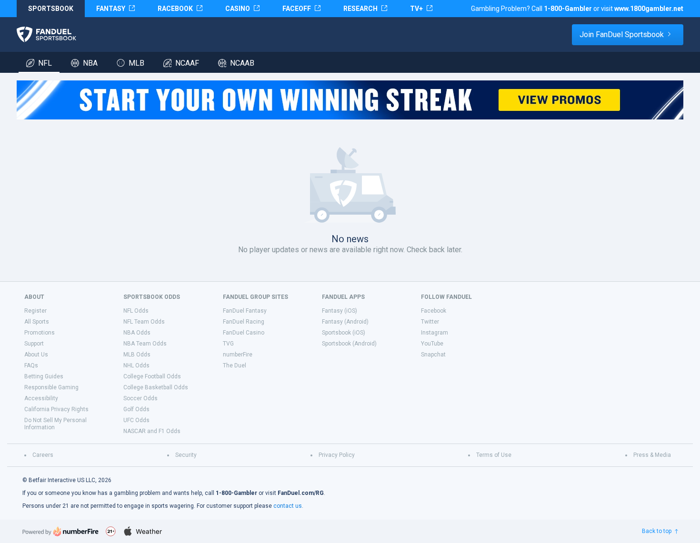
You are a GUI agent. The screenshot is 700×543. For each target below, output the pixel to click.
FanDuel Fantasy (245, 310)
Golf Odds (136, 409)
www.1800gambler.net (648, 8)
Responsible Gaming (51, 387)
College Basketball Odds (155, 387)
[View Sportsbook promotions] (350, 99)
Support (34, 343)
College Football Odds (152, 376)
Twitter (430, 321)
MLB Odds (136, 354)
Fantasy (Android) (345, 321)
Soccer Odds (140, 398)
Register (35, 310)
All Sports (36, 321)
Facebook (433, 310)
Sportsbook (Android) (349, 343)
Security (186, 455)
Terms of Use (493, 455)
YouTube (432, 343)
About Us (36, 354)
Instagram (434, 332)
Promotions (39, 332)
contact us (287, 506)
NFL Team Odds (144, 321)
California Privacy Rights (56, 409)
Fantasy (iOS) (339, 310)
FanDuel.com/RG (301, 493)
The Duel (234, 365)
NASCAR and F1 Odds (151, 431)
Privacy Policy (337, 455)
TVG (228, 343)
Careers (42, 455)
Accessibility (41, 398)
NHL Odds (136, 365)
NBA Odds (136, 332)
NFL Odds (136, 310)
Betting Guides (43, 376)
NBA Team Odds (145, 343)
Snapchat (433, 354)
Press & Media (652, 455)
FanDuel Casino (243, 332)
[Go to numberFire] (60, 531)
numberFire (237, 354)
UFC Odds (136, 420)
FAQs (31, 365)
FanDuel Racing (243, 321)
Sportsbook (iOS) (343, 332)
